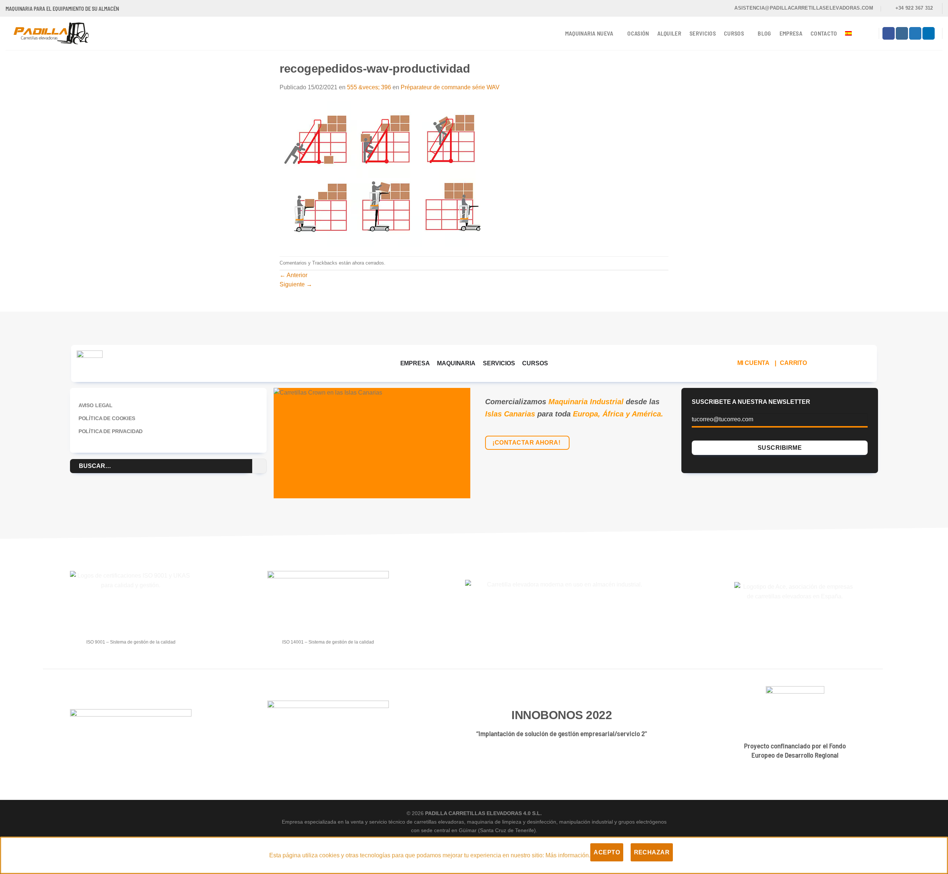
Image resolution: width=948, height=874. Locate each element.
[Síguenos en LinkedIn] (928, 33)
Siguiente (296, 284)
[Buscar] (869, 33)
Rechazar (652, 852)
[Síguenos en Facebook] (888, 33)
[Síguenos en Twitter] (915, 33)
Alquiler (669, 33)
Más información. (567, 855)
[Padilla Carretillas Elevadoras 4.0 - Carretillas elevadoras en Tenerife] (57, 33)
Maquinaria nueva (589, 33)
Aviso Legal (96, 405)
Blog (764, 33)
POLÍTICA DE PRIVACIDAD (111, 431)
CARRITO (793, 363)
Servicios (703, 33)
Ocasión (638, 33)
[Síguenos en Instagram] (902, 33)
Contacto (824, 33)
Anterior (293, 275)
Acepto (607, 852)
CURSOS (535, 363)
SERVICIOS (499, 363)
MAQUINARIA (456, 363)
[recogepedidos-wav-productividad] (382, 173)
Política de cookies (107, 418)
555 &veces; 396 (369, 87)
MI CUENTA (753, 363)
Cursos (734, 33)
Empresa (791, 33)
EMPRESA (415, 363)
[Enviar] (259, 466)
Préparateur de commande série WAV (450, 87)
